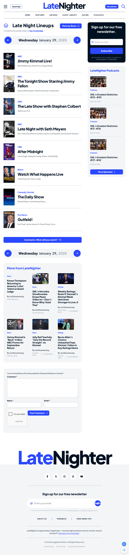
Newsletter (112, 6)
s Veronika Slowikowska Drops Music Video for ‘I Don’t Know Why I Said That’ (41, 298)
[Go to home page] (8, 25)
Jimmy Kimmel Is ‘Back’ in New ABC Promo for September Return (16, 342)
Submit (98, 503)
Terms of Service (101, 59)
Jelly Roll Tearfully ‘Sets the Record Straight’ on (42, 341)
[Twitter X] (56, 476)
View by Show (69, 26)
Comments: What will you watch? (41, 239)
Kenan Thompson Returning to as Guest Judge (16, 286)
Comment (12, 377)
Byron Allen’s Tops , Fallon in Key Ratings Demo (68, 342)
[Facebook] (47, 476)
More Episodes (105, 172)
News (9, 276)
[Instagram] (64, 476)
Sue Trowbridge (36, 31)
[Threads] (73, 476)
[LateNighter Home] (64, 7)
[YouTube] (82, 476)
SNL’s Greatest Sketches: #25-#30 (104, 96)
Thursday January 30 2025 (77, 40)
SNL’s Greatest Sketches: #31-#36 (104, 127)
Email (47, 400)
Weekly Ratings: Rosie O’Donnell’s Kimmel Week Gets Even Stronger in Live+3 (68, 297)
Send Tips (16, 6)
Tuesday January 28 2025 (8, 40)
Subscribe (106, 50)
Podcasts (93, 90)
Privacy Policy (113, 59)
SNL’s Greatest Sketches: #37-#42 (104, 158)
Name (10, 400)
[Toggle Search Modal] (123, 7)
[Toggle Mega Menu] (6, 7)
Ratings (60, 287)
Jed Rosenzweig (17, 296)
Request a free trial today (69, 533)
